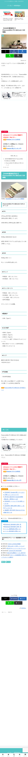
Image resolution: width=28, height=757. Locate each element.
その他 (8, 561)
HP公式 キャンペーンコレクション (16, 548)
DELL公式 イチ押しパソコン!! (16, 546)
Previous (1, 16)
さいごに (6, 167)
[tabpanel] (8, 16)
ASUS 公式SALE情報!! (14, 544)
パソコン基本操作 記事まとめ (12, 531)
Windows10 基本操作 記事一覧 (12, 526)
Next (27, 16)
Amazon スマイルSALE (13, 139)
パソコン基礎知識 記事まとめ (12, 529)
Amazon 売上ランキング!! (14, 148)
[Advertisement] (14, 116)
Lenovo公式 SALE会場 (15, 550)
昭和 (4, 561)
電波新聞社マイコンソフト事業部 (15, 198)
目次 (12, 155)
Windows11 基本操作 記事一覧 (12, 524)
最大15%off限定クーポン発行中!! (16, 553)
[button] (18, 56)
